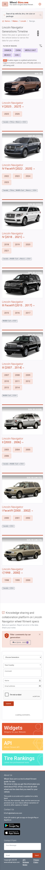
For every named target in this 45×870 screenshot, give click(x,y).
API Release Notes (26, 862)
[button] (22, 15)
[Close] (39, 634)
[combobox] (22, 665)
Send (37, 855)
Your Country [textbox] (9, 665)
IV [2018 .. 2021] (21, 642)
